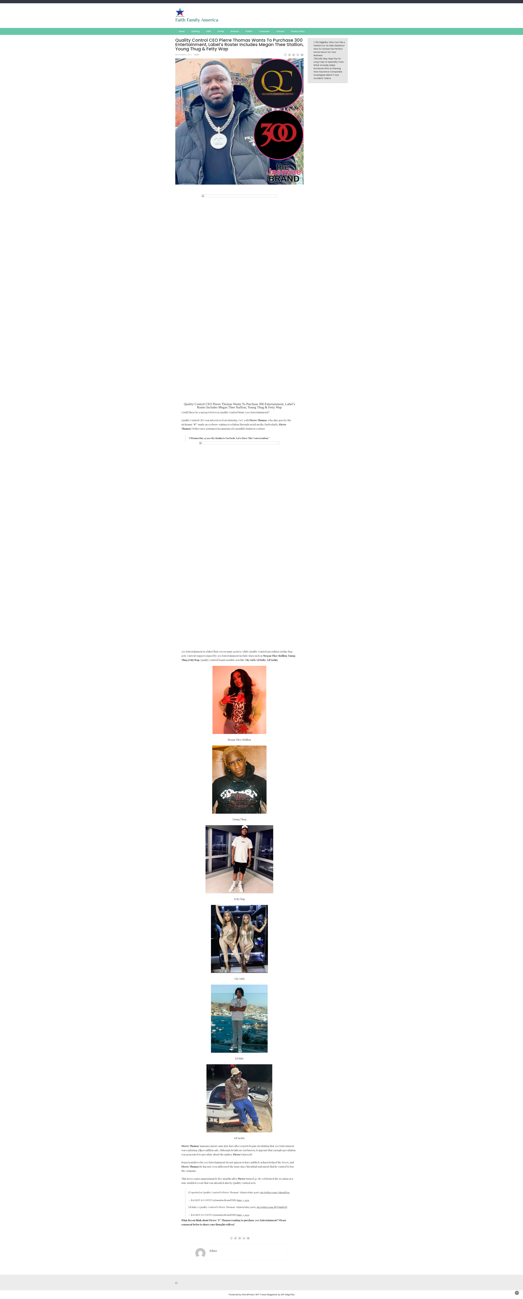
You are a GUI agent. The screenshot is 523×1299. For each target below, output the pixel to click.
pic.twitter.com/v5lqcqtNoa (275, 1192)
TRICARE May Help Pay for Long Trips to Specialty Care (329, 60)
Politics (249, 31)
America (235, 31)
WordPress (248, 1294)
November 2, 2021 (184, 55)
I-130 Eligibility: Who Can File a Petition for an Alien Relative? (329, 44)
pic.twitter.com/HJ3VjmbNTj (272, 1207)
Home (182, 31)
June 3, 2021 (243, 1200)
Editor (213, 1250)
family (196, 55)
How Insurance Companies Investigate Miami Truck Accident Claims (328, 75)
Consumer (264, 31)
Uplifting (195, 31)
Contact (280, 31)
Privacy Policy (298, 31)
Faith (208, 31)
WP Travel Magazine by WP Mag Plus (275, 1294)
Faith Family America (196, 20)
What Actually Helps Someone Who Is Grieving (327, 67)
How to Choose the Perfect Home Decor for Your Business (328, 52)
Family (221, 31)
